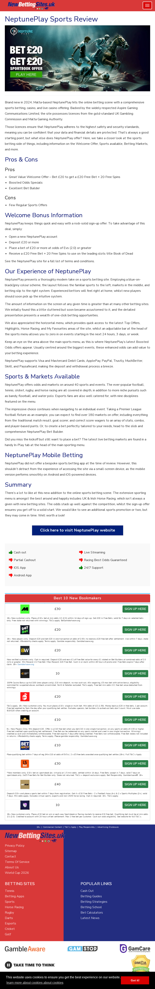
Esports (10, 923)
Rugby (9, 912)
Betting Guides (91, 896)
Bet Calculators (92, 912)
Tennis (9, 891)
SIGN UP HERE (135, 609)
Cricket (10, 929)
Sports (10, 902)
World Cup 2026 (17, 873)
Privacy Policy (14, 845)
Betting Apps (14, 896)
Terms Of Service (17, 862)
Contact (10, 856)
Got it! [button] (135, 980)
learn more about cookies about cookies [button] (34, 982)
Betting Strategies (94, 902)
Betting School (91, 907)
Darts (9, 918)
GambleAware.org (25, 664)
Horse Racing (14, 907)
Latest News (90, 918)
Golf (8, 934)
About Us (12, 867)
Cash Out (87, 891)
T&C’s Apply (70, 827)
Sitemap (11, 851)
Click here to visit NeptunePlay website (77, 530)
